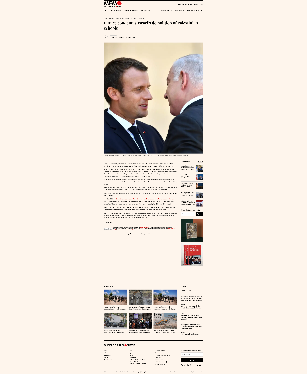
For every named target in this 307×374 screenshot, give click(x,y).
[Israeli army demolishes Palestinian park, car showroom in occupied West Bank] (115, 321)
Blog (131, 350)
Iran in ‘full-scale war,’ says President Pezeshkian (187, 176)
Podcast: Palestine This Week (138, 363)
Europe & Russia (109, 18)
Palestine (141, 18)
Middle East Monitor (144, 227)
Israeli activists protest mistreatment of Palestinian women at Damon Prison (187, 194)
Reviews (119, 10)
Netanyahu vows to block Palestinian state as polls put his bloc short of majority (187, 167)
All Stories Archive (160, 364)
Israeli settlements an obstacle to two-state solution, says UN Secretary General (145, 199)
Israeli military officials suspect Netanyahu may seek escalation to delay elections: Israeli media (191, 298)
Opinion (112, 10)
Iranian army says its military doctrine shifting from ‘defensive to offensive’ (192, 317)
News (106, 10)
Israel (122, 18)
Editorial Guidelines (160, 350)
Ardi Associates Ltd (198, 372)
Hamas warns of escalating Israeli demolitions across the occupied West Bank (140, 308)
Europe (106, 357)
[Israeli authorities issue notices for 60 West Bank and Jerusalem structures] (165, 321)
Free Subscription (179, 10)
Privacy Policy (159, 359)
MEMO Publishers (160, 362)
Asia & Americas (108, 353)
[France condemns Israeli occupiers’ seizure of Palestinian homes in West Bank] (165, 297)
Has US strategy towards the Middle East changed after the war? (191, 308)
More (149, 10)
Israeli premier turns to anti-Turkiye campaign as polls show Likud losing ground (191, 326)
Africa (105, 350)
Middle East (129, 18)
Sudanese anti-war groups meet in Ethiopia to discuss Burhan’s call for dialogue (188, 202)
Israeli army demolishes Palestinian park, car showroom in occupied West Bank (115, 332)
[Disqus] (140, 257)
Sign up (199, 214)
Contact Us (158, 357)
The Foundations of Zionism (190, 334)
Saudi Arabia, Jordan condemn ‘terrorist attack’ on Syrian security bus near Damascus (187, 185)
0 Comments (113, 37)
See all (200, 162)
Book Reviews (108, 359)
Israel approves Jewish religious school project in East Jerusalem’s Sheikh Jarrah (140, 332)
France (117, 18)
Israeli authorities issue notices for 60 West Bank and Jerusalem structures (164, 332)
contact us (133, 229)
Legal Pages (136, 372)
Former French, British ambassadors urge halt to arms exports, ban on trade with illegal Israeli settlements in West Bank (115, 308)
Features (126, 10)
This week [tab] (189, 290)
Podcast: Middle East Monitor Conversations (138, 360)
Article (183, 304)
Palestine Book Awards (161, 355)
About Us (157, 353)
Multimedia (143, 10)
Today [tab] (183, 290)
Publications (134, 10)
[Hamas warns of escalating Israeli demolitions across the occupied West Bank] (140, 297)
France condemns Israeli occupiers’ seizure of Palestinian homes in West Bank (164, 308)
